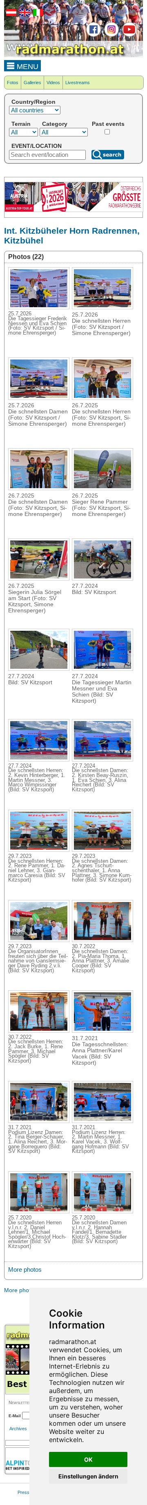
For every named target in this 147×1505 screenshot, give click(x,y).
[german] (10, 14)
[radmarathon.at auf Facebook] (92, 35)
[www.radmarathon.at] (65, 55)
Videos (53, 82)
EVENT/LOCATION (36, 146)
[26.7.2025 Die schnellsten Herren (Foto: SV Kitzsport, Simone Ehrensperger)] (102, 397)
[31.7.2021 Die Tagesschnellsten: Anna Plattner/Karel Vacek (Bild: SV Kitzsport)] (102, 1030)
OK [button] (88, 1459)
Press (23, 1492)
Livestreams (77, 82)
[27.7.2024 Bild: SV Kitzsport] (102, 578)
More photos (25, 1269)
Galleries (32, 82)
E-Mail (15, 1415)
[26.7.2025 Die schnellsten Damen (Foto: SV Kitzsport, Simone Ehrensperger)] (38, 487)
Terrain (21, 124)
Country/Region (33, 101)
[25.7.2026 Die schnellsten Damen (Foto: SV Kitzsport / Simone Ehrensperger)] (38, 397)
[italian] (37, 14)
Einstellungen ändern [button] (88, 1476)
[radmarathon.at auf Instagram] (110, 35)
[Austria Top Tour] (73, 210)
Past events (108, 124)
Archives (18, 1428)
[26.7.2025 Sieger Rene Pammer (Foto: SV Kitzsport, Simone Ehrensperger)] (102, 487)
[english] (24, 14)
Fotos (12, 82)
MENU (26, 67)
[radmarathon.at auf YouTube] (128, 35)
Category (54, 124)
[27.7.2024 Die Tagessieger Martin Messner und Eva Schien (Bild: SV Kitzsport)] (102, 668)
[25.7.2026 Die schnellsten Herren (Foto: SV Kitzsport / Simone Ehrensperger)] (102, 306)
